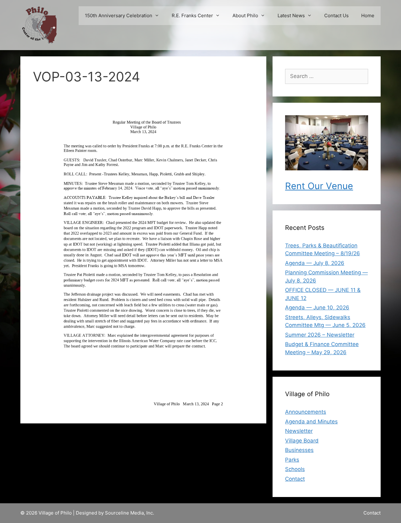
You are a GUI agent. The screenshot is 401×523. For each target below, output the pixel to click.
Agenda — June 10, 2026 (317, 307)
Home (367, 15)
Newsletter (299, 431)
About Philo (245, 15)
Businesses (299, 450)
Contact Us (336, 15)
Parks (292, 460)
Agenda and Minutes (311, 421)
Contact (295, 479)
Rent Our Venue (319, 185)
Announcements (305, 412)
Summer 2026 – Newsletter (319, 335)
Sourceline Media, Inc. (129, 513)
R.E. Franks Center (192, 15)
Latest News (291, 15)
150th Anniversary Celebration (118, 15)
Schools (295, 469)
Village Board (302, 441)
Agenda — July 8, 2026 (314, 263)
